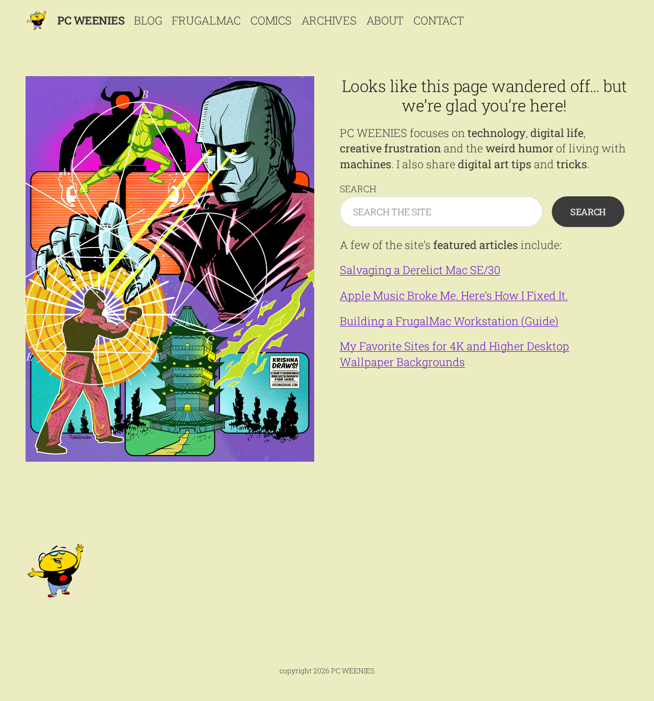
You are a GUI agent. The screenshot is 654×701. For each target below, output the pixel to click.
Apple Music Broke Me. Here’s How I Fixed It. (454, 295)
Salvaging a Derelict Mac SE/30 (420, 269)
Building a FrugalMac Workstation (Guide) (449, 320)
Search (358, 189)
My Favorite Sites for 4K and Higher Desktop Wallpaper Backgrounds (454, 353)
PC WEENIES (90, 20)
